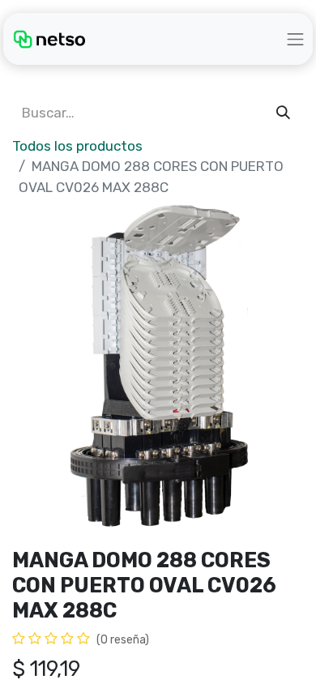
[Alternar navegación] (296, 39)
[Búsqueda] (283, 113)
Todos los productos (77, 146)
